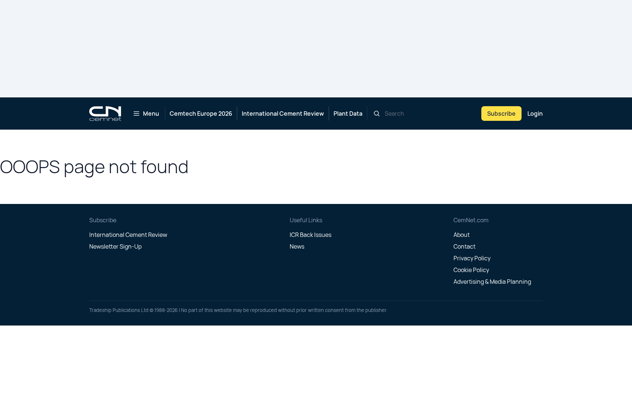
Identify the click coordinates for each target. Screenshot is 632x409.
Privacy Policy (472, 258)
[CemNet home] (105, 113)
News (297, 246)
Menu (151, 113)
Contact (464, 246)
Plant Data (348, 113)
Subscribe (501, 113)
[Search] (376, 113)
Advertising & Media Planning (492, 282)
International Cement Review (283, 113)
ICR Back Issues (310, 235)
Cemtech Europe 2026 (201, 113)
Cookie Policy (471, 270)
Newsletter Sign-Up (115, 246)
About (462, 235)
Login (535, 113)
